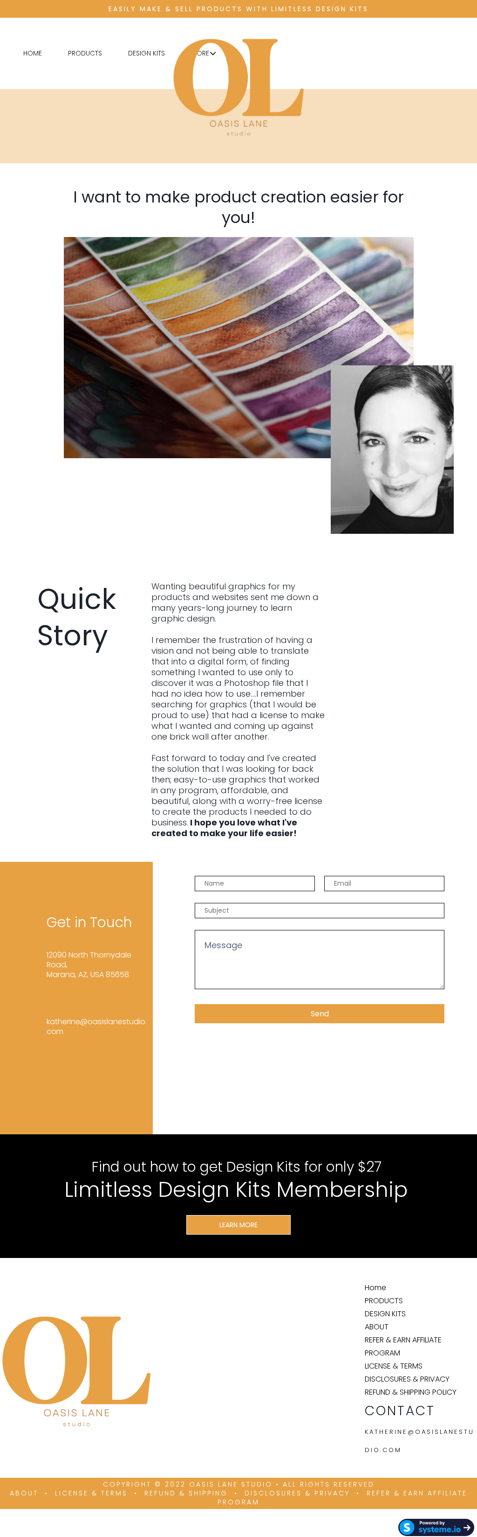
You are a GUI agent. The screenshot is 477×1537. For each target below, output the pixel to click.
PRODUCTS (85, 53)
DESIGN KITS (146, 53)
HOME (32, 53)
